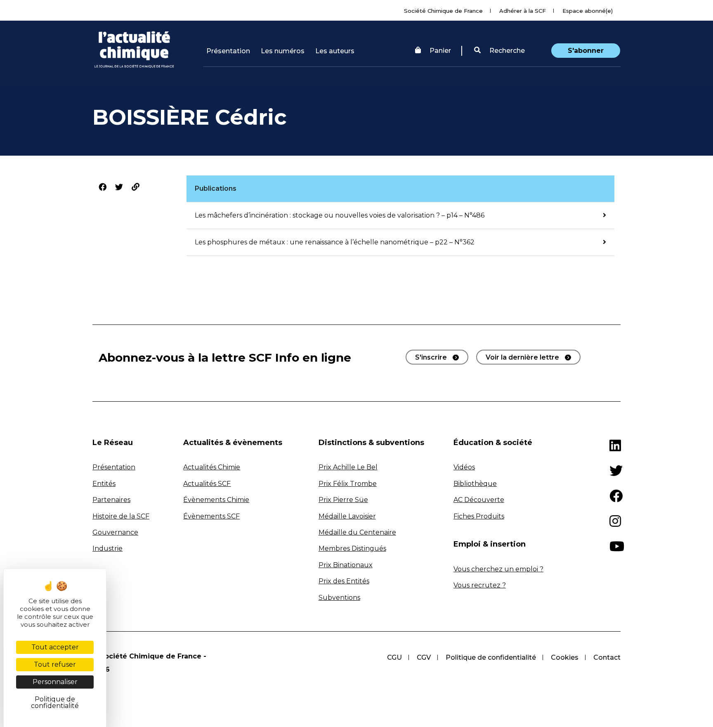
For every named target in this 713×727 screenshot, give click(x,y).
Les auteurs (334, 51)
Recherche (506, 50)
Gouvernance (115, 532)
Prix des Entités (344, 581)
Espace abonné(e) (587, 10)
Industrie (107, 548)
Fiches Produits (478, 516)
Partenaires (111, 500)
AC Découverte (478, 500)
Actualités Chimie (211, 467)
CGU (394, 657)
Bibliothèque (475, 484)
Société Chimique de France (443, 10)
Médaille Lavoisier (347, 516)
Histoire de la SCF (120, 516)
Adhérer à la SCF (522, 10)
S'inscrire (431, 357)
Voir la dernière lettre (522, 357)
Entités (104, 484)
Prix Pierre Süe (343, 500)
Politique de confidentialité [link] (55, 702)
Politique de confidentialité (491, 657)
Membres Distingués (352, 548)
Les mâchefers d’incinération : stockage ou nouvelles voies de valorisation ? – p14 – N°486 (339, 215)
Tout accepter (55, 647)
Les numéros (283, 51)
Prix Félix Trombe (348, 484)
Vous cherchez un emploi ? (498, 569)
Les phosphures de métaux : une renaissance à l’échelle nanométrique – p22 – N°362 (335, 242)
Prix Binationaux (346, 565)
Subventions (339, 597)
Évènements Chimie (216, 500)
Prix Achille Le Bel (348, 467)
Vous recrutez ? (479, 585)
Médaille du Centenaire (357, 532)
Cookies (564, 657)
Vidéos (464, 467)
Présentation (228, 51)
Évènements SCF (211, 516)
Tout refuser (55, 664)
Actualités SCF (207, 484)
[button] (499, 51)
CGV (424, 657)
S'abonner (586, 50)
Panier (440, 50)
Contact (607, 657)
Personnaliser (55, 682)
